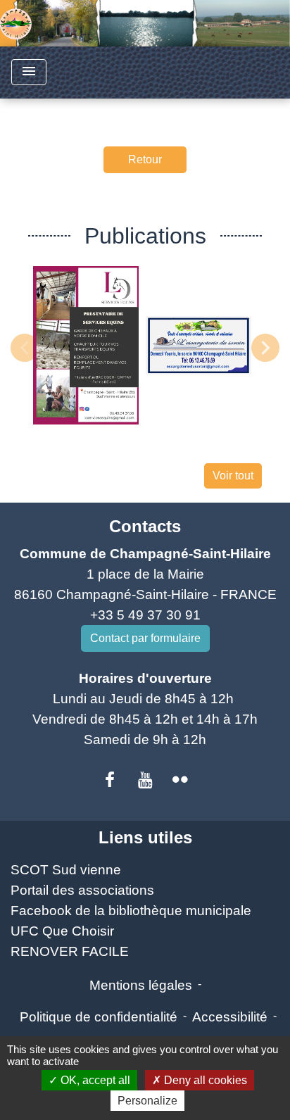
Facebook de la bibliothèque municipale (131, 910)
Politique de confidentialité (98, 1016)
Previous (25, 348)
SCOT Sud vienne (66, 869)
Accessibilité (229, 1016)
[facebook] (110, 780)
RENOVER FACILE (70, 951)
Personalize (147, 1101)
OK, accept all (94, 1080)
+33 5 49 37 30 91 (145, 615)
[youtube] (145, 780)
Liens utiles (145, 837)
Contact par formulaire (145, 638)
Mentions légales (140, 985)
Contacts (145, 526)
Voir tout (233, 476)
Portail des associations (82, 890)
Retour (145, 159)
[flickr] (180, 780)
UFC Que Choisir (62, 931)
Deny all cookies (204, 1080)
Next (265, 348)
